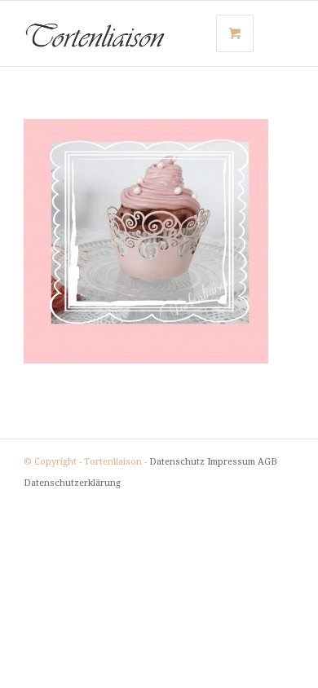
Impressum (231, 461)
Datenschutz (177, 461)
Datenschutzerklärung (72, 483)
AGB (267, 461)
